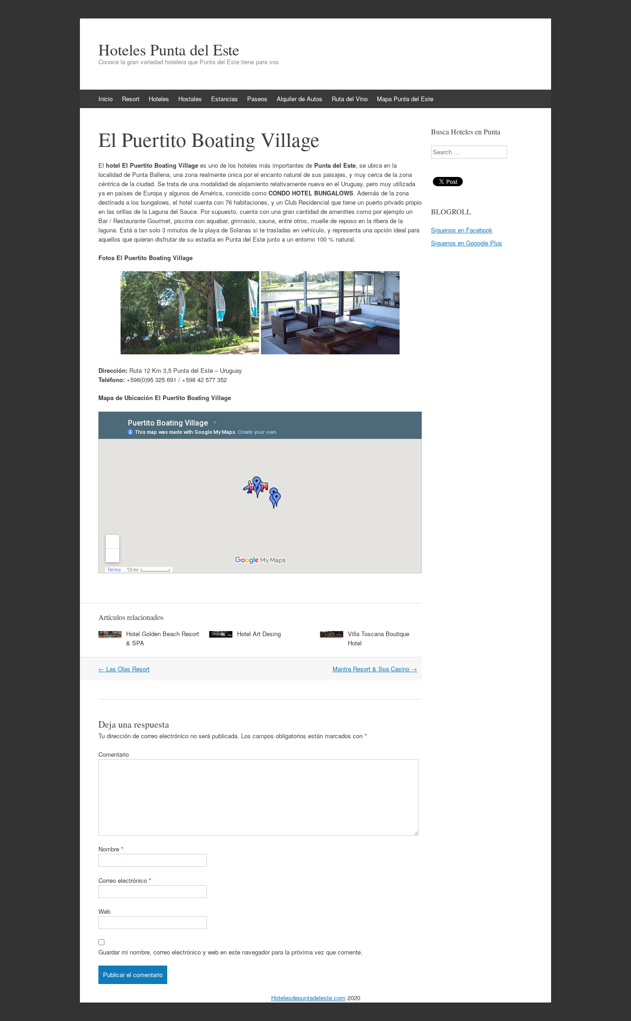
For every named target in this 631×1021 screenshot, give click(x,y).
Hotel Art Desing (259, 633)
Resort (131, 98)
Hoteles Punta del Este (168, 49)
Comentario (113, 754)
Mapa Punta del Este (405, 98)
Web (104, 911)
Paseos (257, 98)
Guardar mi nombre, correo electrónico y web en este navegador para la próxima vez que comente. (230, 952)
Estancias (224, 98)
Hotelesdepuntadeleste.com (308, 997)
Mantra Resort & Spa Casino (375, 668)
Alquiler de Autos (299, 98)
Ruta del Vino (350, 98)
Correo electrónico (124, 880)
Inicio (105, 98)
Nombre (110, 849)
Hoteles (159, 98)
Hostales (190, 98)
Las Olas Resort (124, 668)
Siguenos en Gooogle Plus (466, 242)
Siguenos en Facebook (461, 229)
